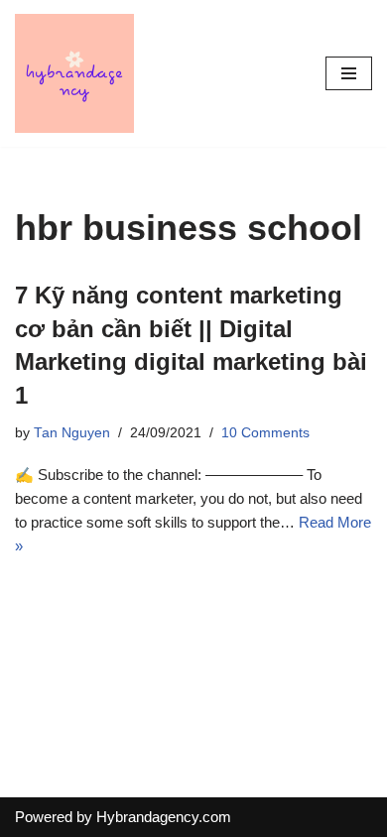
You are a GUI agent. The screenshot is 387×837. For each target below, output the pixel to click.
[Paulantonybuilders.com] (74, 73)
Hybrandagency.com (163, 816)
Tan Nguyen (72, 432)
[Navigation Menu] (348, 73)
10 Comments (265, 432)
